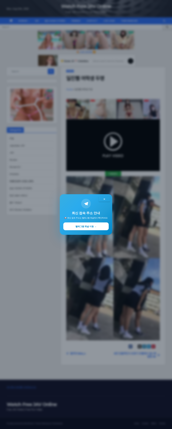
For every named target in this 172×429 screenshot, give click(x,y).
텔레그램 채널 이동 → (86, 226)
